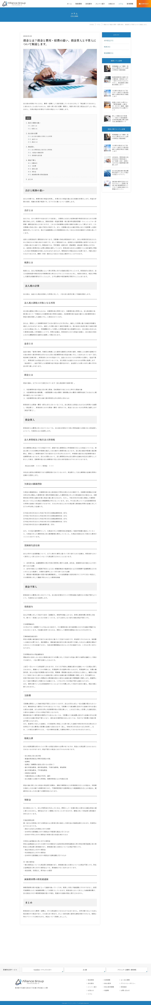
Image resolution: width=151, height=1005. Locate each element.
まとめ (30, 179)
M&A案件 (107, 983)
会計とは (34, 126)
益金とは (35, 139)
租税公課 (35, 169)
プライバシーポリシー (128, 983)
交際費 (34, 166)
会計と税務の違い (34, 123)
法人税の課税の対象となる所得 (42, 136)
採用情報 (107, 980)
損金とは (35, 142)
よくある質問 (125, 980)
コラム (99, 24)
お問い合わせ (125, 990)
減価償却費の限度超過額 (40, 174)
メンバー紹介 (92, 987)
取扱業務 (91, 980)
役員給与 (34, 163)
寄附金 (34, 172)
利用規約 (124, 987)
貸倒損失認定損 (37, 155)
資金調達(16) (108, 53)
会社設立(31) (108, 40)
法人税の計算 (33, 133)
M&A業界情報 (109, 987)
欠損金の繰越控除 (38, 153)
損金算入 (31, 147)
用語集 (106, 990)
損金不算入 (32, 160)
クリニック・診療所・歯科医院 (127, 970)
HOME (92, 24)
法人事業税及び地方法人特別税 (42, 150)
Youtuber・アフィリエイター (43, 970)
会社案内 (91, 983)
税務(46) (107, 47)
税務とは (34, 129)
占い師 (85, 970)
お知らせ (91, 990)
